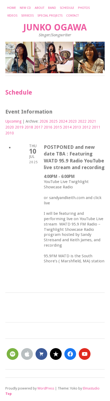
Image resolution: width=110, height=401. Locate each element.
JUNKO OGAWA (55, 27)
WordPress (45, 388)
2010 (9, 133)
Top (8, 394)
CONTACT (72, 15)
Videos (12, 15)
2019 (19, 127)
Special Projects (49, 15)
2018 (29, 127)
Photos (84, 8)
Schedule (67, 8)
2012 (86, 127)
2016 (48, 127)
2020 (9, 127)
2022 (82, 121)
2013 (77, 127)
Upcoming (13, 121)
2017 (38, 127)
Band (52, 8)
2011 (96, 127)
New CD (25, 8)
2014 (67, 127)
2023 (72, 121)
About (39, 8)
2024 (63, 121)
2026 (44, 121)
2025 (53, 121)
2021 (92, 121)
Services (27, 15)
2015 (57, 127)
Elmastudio (91, 388)
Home (11, 8)
